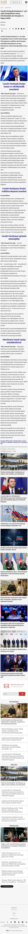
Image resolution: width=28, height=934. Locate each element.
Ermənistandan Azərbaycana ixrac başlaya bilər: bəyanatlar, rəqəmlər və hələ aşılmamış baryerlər (14, 599)
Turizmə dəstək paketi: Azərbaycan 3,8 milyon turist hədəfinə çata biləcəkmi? (12, 473)
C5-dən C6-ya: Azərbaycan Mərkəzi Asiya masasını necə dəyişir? (13, 650)
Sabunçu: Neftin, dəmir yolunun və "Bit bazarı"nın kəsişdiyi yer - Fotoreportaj (14, 881)
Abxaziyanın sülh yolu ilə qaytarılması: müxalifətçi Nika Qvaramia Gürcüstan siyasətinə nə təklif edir (12, 625)
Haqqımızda (14, 907)
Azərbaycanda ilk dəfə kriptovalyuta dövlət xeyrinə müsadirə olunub (14, 548)
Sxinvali (3, 25)
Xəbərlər (14, 765)
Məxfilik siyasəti (14, 918)
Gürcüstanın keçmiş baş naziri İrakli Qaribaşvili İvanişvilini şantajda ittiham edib (13, 675)
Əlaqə (14, 913)
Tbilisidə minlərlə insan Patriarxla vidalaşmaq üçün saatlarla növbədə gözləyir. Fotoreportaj (12, 873)
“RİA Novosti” (20, 53)
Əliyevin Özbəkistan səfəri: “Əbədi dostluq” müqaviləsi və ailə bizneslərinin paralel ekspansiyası (14, 573)
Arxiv (3, 7)
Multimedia (14, 826)
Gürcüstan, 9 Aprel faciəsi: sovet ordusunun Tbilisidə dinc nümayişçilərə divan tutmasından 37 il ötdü (14, 864)
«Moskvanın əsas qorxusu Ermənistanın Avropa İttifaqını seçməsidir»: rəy (13, 524)
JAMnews (3, 22)
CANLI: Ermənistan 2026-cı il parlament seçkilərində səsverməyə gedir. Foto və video (12, 855)
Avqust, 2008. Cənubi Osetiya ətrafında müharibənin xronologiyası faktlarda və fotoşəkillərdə (13, 846)
